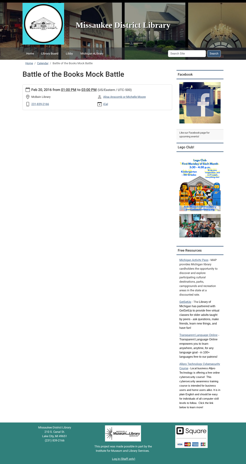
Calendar (42, 63)
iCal (105, 104)
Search (214, 53)
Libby (69, 53)
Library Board (49, 53)
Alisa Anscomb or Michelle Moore (124, 97)
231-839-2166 (40, 104)
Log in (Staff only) (123, 459)
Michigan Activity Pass (193, 260)
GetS (185, 302)
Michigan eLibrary (91, 53)
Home (30, 53)
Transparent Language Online (198, 335)
